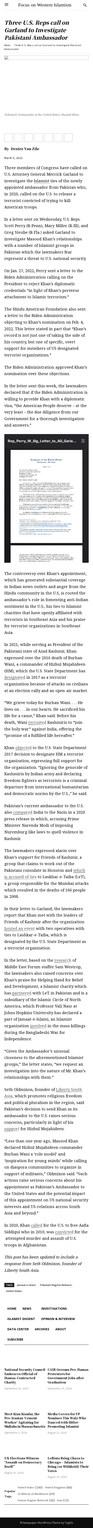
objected (23, 747)
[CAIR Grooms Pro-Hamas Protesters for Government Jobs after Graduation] (68, 1357)
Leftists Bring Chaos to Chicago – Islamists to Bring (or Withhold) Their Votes (68, 1464)
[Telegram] (58, 137)
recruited (37, 722)
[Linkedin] (28, 137)
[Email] (38, 137)
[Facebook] (8, 137)
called (36, 1225)
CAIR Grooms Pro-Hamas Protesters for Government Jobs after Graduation (68, 1375)
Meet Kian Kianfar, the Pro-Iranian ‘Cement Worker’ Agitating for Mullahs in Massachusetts (24, 1420)
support (11, 1128)
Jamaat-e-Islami (26, 1285)
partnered (21, 993)
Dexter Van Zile (25, 148)
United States (14, 1291)
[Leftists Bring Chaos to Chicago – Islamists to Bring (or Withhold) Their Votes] (68, 1446)
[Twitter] (18, 137)
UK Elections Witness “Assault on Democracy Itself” (23, 1462)
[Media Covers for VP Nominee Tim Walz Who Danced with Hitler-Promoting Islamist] (68, 1402)
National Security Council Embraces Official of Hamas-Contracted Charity (24, 1375)
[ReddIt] (48, 137)
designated (14, 677)
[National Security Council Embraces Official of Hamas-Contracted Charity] (24, 1357)
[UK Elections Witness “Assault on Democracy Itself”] (24, 1446)
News (7, 45)
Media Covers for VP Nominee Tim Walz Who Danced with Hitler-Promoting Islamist (67, 1420)
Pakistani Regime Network (56, 1285)
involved (38, 1025)
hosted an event (19, 928)
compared (22, 812)
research (63, 960)
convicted (64, 1231)
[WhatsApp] (68, 137)
